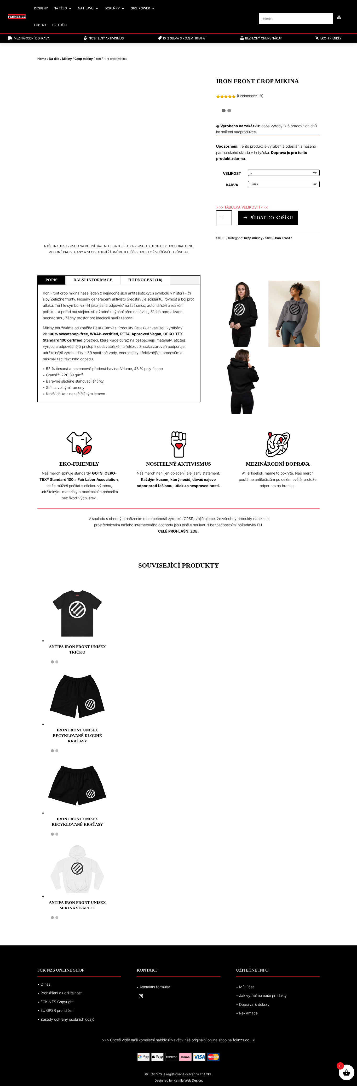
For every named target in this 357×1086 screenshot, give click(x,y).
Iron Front (282, 238)
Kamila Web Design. (188, 1080)
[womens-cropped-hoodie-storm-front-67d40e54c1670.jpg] (294, 345)
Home (41, 59)
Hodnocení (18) (145, 280)
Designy (41, 8)
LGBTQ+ (40, 25)
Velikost (232, 173)
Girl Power (140, 8)
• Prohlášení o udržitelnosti (59, 993)
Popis (51, 280)
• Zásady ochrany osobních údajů (65, 1019)
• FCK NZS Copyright (55, 1002)
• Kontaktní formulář (153, 987)
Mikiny (67, 59)
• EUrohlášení (55, 1010)
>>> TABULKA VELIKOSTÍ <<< (242, 207)
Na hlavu (86, 8)
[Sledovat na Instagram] (141, 996)
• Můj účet (245, 987)
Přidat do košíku (271, 217)
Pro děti (59, 25)
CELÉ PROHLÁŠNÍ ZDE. (178, 531)
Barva (232, 185)
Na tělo (60, 8)
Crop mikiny (83, 59)
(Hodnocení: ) (250, 96)
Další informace (93, 280)
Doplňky (112, 8)
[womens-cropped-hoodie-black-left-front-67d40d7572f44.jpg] (241, 345)
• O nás (43, 984)
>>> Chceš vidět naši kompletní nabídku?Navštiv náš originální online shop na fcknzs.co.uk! (178, 1040)
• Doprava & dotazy (252, 1004)
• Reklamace (247, 1013)
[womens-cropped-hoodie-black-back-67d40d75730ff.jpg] (241, 412)
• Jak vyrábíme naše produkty (261, 995)
